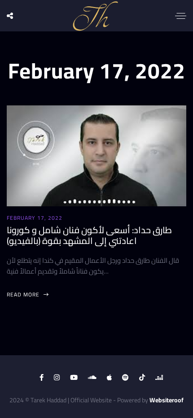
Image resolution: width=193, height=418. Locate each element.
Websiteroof (166, 400)
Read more (24, 294)
